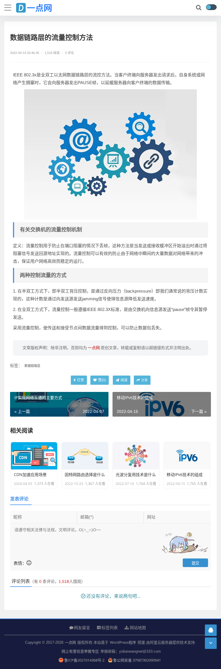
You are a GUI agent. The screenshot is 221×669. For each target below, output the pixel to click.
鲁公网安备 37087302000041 (137, 660)
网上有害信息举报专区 (80, 651)
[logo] (39, 6)
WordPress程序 (123, 642)
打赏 (80, 380)
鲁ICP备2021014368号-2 (84, 660)
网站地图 (137, 628)
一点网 (70, 642)
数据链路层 (32, 365)
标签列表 (110, 627)
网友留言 (82, 627)
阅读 (123, 380)
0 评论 (69, 53)
